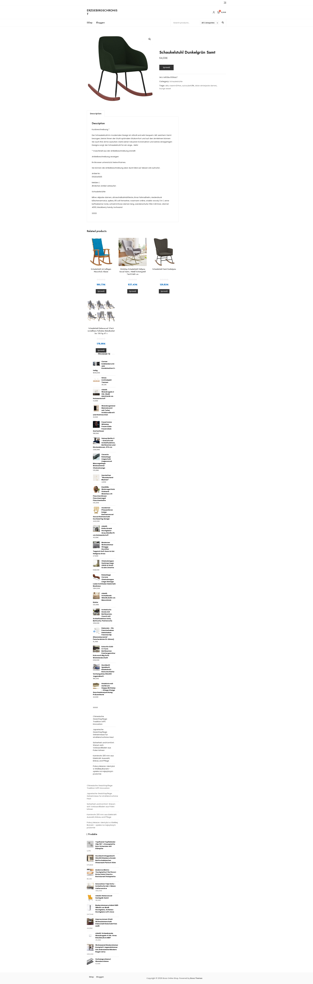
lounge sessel (165, 88)
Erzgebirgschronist (102, 12)
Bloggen (100, 22)
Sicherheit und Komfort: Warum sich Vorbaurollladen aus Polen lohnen (103, 746)
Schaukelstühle (176, 81)
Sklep (90, 22)
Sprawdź (166, 67)
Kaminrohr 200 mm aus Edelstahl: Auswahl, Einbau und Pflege (103, 758)
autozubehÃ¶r (188, 85)
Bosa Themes (196, 978)
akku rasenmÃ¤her (173, 85)
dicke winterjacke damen (206, 85)
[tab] (96, 114)
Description (95, 113)
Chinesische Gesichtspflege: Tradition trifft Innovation (100, 720)
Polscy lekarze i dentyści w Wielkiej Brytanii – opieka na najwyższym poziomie (104, 770)
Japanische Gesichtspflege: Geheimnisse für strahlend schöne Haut (103, 733)
